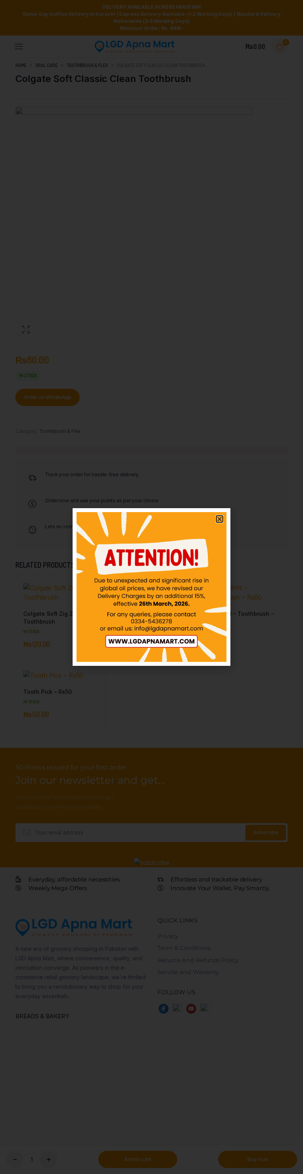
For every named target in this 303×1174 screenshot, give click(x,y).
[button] (220, 519)
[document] (151, 587)
